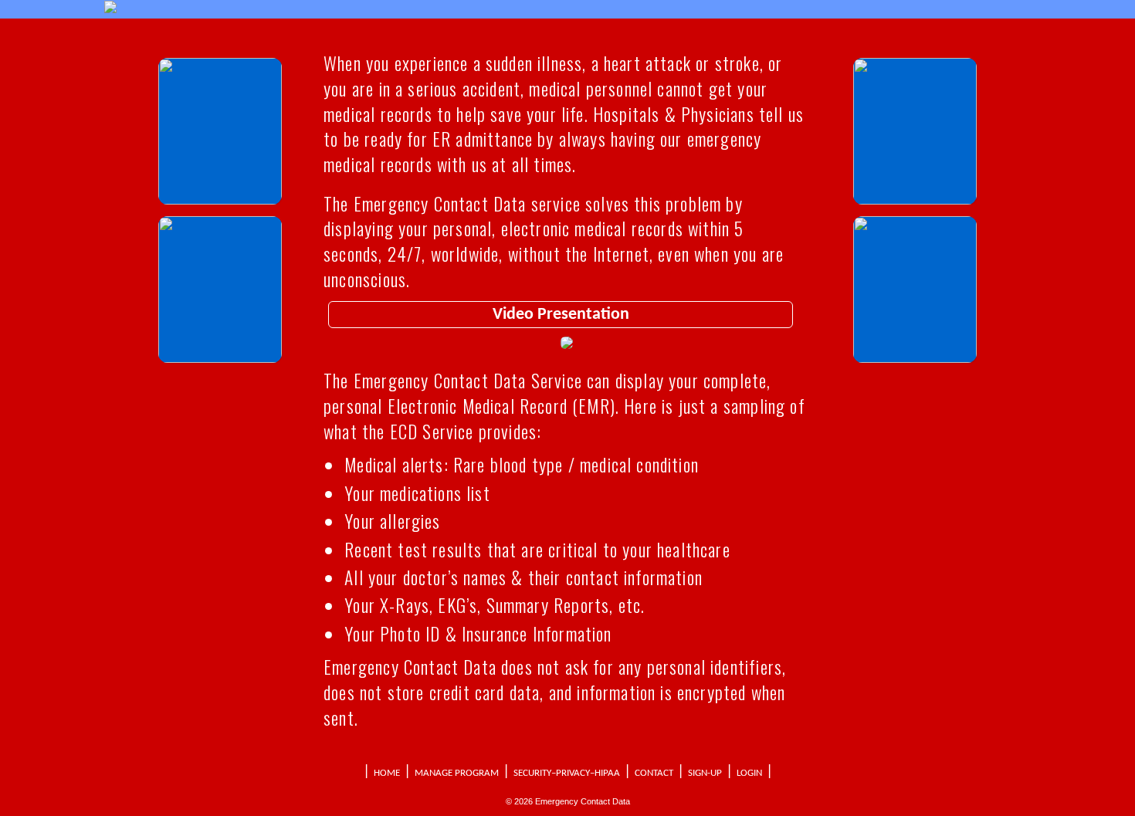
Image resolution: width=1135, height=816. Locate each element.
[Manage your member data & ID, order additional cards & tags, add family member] (915, 200)
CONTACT (654, 773)
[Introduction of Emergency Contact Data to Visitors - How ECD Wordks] (220, 359)
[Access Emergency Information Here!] (220, 200)
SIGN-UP (705, 773)
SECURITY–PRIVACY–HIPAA (566, 773)
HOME (387, 773)
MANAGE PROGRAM (457, 773)
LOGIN (749, 773)
